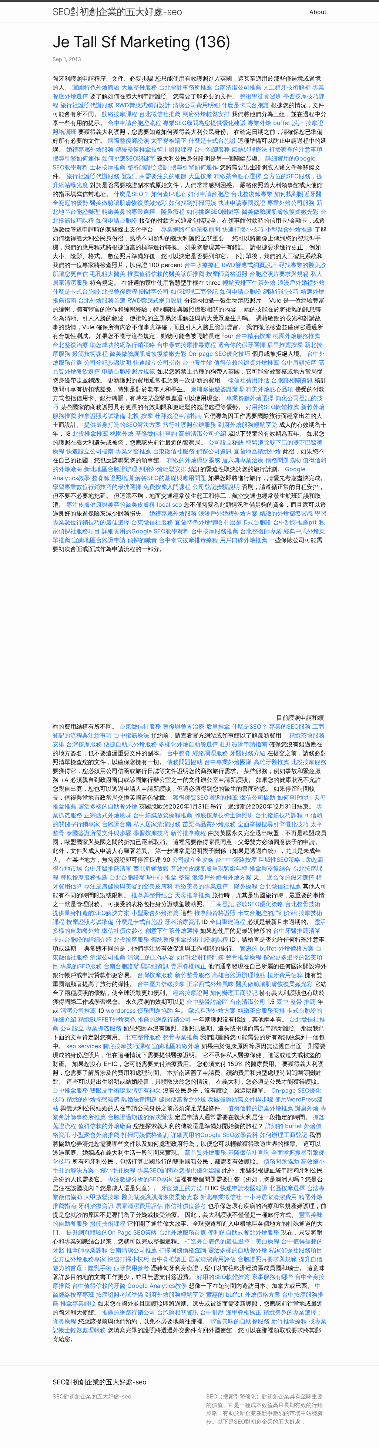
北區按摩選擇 (288, 1188)
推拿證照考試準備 (102, 415)
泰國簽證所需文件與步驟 (98, 833)
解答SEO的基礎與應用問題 (170, 478)
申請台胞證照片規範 (128, 371)
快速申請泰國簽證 (241, 202)
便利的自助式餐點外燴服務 (243, 1232)
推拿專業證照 (79, 1303)
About (317, 12)
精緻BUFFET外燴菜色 (108, 1019)
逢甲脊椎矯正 (244, 1312)
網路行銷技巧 (281, 291)
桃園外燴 (122, 433)
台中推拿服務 (70, 1090)
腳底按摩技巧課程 (127, 1046)
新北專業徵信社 (221, 1197)
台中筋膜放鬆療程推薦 (163, 815)
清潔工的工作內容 (151, 957)
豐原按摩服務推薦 (85, 877)
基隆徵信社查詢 (156, 433)
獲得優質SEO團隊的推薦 (205, 797)
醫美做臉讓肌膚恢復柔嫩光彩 (128, 202)
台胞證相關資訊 (292, 380)
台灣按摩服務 (85, 744)
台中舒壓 (212, 1312)
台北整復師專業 (251, 194)
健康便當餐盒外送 (182, 1099)
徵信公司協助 (257, 797)
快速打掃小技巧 (243, 229)
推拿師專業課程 (88, 1250)
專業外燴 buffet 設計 (276, 122)
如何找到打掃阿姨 (192, 202)
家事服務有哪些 (272, 1276)
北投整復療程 (119, 291)
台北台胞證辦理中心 (136, 877)
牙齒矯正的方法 (181, 1188)
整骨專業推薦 (180, 1037)
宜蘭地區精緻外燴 (258, 451)
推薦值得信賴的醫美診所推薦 (165, 273)
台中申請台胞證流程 (134, 122)
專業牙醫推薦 (133, 451)
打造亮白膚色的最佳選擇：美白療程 (232, 1241)
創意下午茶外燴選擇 (171, 930)
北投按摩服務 (308, 762)
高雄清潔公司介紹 (202, 433)
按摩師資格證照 (227, 273)
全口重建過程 (227, 921)
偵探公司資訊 (214, 451)
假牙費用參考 (131, 1268)
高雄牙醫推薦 (271, 762)
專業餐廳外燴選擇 (250, 398)
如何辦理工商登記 (194, 291)
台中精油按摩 (254, 336)
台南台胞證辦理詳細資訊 (136, 966)
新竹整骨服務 (192, 975)
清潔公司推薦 (107, 957)
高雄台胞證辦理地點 (238, 975)
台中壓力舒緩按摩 (162, 984)
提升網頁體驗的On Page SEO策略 (111, 1232)
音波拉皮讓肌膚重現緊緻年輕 (209, 868)
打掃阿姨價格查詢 (145, 1134)
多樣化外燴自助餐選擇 (189, 744)
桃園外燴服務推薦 (296, 336)
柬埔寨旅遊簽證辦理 (217, 389)
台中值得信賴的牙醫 (98, 1285)
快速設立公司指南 (157, 362)
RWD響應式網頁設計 (143, 105)
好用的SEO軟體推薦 (272, 407)
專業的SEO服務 (290, 726)
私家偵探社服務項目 (295, 1250)
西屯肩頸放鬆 (152, 868)
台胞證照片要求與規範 (279, 273)
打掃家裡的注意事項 (295, 149)
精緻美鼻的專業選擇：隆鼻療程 (143, 211)
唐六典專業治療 (243, 460)
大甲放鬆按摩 (102, 1197)
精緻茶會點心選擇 (237, 176)
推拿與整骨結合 (152, 895)
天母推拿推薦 (192, 895)
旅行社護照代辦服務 (87, 105)
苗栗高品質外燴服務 (210, 824)
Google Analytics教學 (157, 1285)
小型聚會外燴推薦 (289, 229)
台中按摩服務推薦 (215, 531)
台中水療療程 (203, 265)
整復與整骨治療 (183, 726)
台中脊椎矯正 (169, 1259)
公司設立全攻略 (193, 859)
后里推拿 (218, 726)
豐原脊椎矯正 (189, 966)
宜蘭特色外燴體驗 (96, 87)
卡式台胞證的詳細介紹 (267, 913)
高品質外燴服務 (205, 1152)
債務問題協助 (283, 460)
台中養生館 (197, 362)
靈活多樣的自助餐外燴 (107, 806)
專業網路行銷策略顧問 (190, 229)
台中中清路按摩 (237, 859)
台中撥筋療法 (131, 735)
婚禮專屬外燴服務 (90, 149)
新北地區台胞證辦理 (110, 469)
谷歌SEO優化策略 (259, 904)
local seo (169, 504)
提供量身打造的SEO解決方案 (122, 424)
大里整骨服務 (139, 87)
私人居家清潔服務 (157, 824)
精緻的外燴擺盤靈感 (193, 460)
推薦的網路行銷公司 (164, 1019)
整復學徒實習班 (261, 96)
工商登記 (222, 904)
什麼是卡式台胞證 (245, 105)
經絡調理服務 (210, 753)
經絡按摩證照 (190, 992)
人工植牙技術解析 (287, 87)
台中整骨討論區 (208, 1001)
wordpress (120, 1010)
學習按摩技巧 (152, 833)
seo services (83, 1046)
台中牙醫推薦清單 (107, 868)
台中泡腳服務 (213, 149)
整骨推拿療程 (243, 957)
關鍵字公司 (154, 291)
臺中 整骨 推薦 (296, 1001)
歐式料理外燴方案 (213, 1010)
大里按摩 (200, 176)
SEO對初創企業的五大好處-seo (117, 11)
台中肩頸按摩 (298, 362)
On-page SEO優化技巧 (219, 353)
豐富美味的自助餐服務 (239, 1321)
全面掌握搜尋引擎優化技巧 (273, 824)
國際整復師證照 (128, 140)
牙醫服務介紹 (247, 753)
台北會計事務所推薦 (185, 87)
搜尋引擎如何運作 (76, 158)
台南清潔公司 (247, 1001)
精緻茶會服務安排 (261, 1010)
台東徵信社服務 (173, 451)
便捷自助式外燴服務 (131, 744)
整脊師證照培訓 (149, 167)
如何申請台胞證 (208, 194)
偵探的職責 (142, 540)
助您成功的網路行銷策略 (122, 344)
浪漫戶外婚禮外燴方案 (228, 513)
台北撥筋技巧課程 (280, 815)
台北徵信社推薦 (160, 114)
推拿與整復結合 (270, 868)
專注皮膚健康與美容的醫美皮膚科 (110, 504)
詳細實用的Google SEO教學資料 (145, 531)
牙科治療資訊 (182, 921)
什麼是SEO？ (131, 194)
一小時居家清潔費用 (270, 1197)
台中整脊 (179, 753)
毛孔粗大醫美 (107, 273)
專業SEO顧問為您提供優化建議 (204, 122)
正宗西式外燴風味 (108, 815)
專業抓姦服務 (103, 1028)
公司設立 (72, 1028)
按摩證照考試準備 (90, 921)
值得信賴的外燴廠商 (104, 1126)
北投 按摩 (140, 415)
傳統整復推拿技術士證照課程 (154, 149)
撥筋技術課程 (91, 353)
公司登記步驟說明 (107, 362)
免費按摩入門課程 (167, 486)
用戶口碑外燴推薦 (244, 540)
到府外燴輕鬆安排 (206, 114)
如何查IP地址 (168, 194)
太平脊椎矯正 (169, 140)
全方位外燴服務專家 (80, 1259)
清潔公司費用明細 (196, 105)
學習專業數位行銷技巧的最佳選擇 (97, 486)
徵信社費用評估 (248, 380)
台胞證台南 (116, 824)
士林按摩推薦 (107, 167)
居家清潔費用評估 (139, 1205)
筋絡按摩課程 (119, 114)
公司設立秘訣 (226, 442)
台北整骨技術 (303, 904)
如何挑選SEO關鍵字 (128, 158)
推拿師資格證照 (216, 913)
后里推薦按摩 (286, 344)
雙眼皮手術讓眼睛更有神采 (125, 1090)
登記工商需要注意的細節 (154, 176)
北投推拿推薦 (90, 433)
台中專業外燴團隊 (229, 762)
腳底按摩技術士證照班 (224, 815)
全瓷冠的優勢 (70, 202)
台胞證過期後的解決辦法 (140, 1117)
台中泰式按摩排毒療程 (187, 344)
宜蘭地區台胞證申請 (98, 540)
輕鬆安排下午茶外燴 (249, 282)
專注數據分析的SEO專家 (140, 1179)
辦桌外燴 (307, 1108)
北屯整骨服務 (144, 1037)
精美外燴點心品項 (270, 389)
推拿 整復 (177, 877)
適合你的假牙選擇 (241, 344)
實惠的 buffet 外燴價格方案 (277, 948)
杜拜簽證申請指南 (178, 415)
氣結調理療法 (249, 149)
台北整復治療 (70, 344)
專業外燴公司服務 (291, 202)
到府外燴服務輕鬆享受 (247, 424)
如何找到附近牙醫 (298, 194)
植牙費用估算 (285, 975)
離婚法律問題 (139, 1099)
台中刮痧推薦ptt (295, 522)
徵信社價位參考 (122, 930)
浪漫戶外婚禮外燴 (301, 282)
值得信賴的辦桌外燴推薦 (246, 362)
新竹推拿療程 (188, 833)
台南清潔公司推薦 (237, 87)
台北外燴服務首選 (102, 300)
